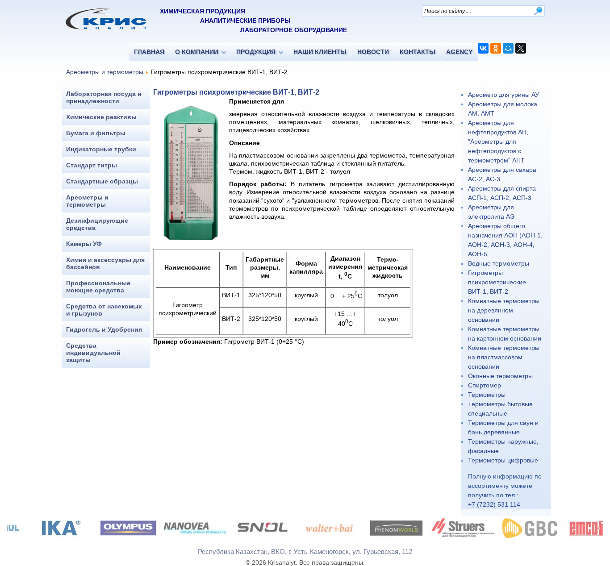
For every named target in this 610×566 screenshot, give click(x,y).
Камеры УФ (84, 243)
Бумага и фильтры (95, 133)
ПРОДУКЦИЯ (256, 51)
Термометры (487, 394)
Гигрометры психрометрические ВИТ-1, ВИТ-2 (497, 282)
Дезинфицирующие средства (97, 224)
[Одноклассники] (495, 48)
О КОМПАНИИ (196, 51)
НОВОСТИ (373, 51)
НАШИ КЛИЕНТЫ (320, 51)
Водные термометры (498, 263)
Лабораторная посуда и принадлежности (104, 97)
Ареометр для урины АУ (503, 94)
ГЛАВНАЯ (149, 51)
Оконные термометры (500, 375)
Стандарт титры (91, 165)
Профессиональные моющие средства (98, 286)
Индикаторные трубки (101, 149)
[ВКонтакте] (483, 48)
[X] (520, 48)
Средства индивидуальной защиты (93, 352)
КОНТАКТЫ (417, 51)
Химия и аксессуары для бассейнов (105, 263)
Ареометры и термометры (104, 71)
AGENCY (459, 51)
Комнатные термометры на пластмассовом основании (503, 357)
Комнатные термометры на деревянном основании (503, 310)
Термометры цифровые (503, 460)
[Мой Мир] (508, 48)
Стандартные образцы (102, 181)
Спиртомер (484, 385)
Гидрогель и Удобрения (104, 329)
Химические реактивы (101, 117)
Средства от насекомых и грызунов (104, 310)
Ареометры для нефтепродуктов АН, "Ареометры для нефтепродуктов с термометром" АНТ (498, 141)
